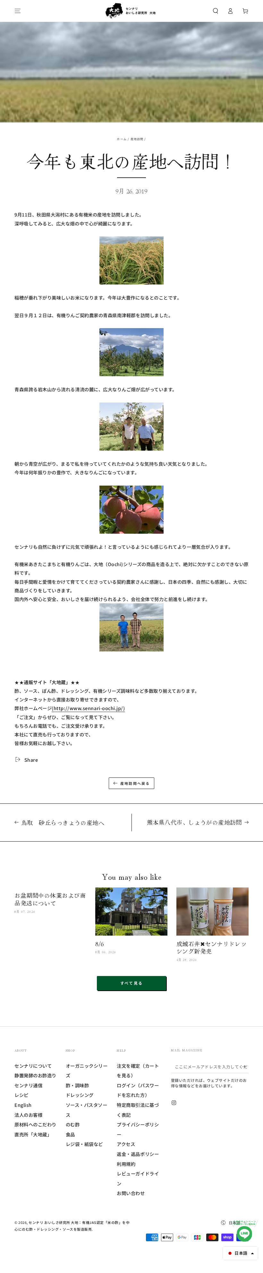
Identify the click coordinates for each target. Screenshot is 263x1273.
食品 (70, 1134)
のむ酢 (73, 1124)
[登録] (245, 1066)
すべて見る (131, 983)
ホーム (122, 139)
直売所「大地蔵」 (33, 1134)
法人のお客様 (28, 1114)
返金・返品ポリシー (138, 1153)
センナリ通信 (28, 1085)
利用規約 (126, 1163)
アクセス (126, 1144)
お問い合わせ (131, 1193)
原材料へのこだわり (35, 1124)
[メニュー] (17, 10)
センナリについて (33, 1065)
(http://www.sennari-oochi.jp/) (88, 708)
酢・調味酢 (77, 1085)
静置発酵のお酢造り (35, 1075)
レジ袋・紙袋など (84, 1144)
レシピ (21, 1094)
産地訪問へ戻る (135, 783)
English (23, 1104)
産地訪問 (137, 139)
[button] (215, 10)
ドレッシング (80, 1094)
